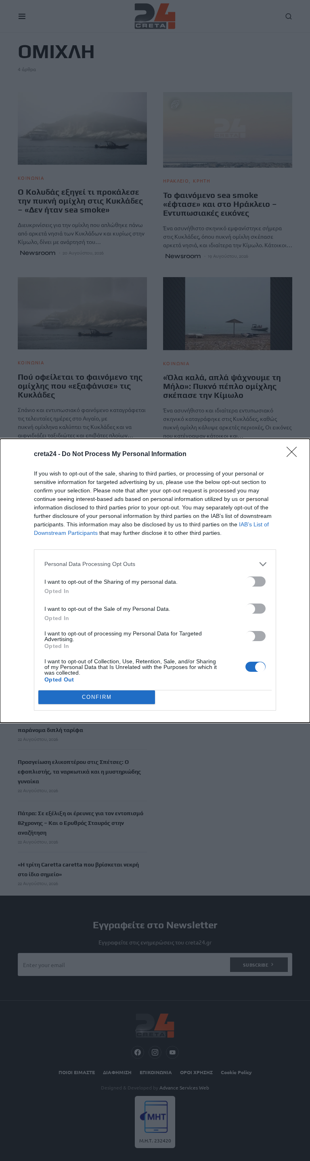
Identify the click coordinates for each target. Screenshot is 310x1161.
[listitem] (155, 564)
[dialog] (155, 581)
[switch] (255, 581)
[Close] (294, 454)
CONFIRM (97, 697)
